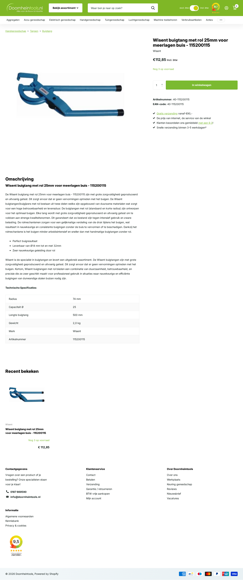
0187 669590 (18, 491)
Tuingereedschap (114, 19)
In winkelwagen (201, 84)
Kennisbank (12, 520)
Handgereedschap (90, 19)
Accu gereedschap (34, 19)
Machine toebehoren (165, 19)
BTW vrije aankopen (98, 493)
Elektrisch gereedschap (62, 19)
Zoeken (153, 7)
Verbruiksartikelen (191, 19)
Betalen (90, 479)
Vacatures (173, 498)
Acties (209, 19)
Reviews (172, 488)
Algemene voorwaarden (19, 516)
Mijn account (93, 498)
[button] (163, 82)
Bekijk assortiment (64, 7)
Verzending (93, 484)
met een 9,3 (205, 122)
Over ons (172, 474)
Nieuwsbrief (174, 493)
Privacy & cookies (15, 525)
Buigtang (47, 31)
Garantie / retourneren (99, 488)
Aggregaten (13, 19)
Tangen (34, 31)
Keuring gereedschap (179, 484)
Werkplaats (173, 479)
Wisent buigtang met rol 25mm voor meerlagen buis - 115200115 (25, 431)
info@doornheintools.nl (25, 496)
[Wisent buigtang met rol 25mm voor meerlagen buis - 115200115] (27, 398)
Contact (91, 474)
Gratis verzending (167, 113)
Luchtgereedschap (139, 19)
